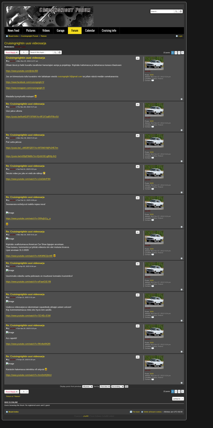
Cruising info (109, 30)
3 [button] (179, 53)
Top (181, 99)
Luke (24, 47)
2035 (152, 75)
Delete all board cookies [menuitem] (153, 412)
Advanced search (181, 11)
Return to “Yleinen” (13, 396)
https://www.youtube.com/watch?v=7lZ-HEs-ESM (28, 315)
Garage (60, 30)
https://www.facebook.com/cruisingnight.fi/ (25, 82)
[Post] (7, 61)
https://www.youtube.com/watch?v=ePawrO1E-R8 (28, 281)
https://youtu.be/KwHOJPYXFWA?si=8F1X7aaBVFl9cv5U (32, 116)
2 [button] (175, 53)
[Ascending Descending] (117, 386)
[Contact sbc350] (152, 80)
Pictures (30, 30)
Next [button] (182, 52)
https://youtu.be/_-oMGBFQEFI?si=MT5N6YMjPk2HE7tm (32, 148)
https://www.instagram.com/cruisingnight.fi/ (25, 88)
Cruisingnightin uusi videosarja (25, 43)
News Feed (13, 30)
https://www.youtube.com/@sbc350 (22, 71)
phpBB (85, 416)
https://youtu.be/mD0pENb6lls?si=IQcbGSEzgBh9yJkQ (31, 156)
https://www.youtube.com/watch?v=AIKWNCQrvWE (29, 256)
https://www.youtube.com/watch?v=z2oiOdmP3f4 (28, 179)
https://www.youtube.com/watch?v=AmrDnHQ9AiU (29, 375)
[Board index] (50, 16)
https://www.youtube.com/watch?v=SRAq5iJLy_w (28, 218)
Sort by (97, 386)
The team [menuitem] (136, 412)
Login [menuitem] (180, 36)
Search (176, 11)
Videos (46, 30)
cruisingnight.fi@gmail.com (70, 76)
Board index (14, 412)
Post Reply (11, 52)
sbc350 (18, 47)
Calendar (90, 30)
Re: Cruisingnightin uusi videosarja (25, 103)
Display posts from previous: (71, 386)
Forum (74, 30)
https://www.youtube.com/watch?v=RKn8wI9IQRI (28, 344)
